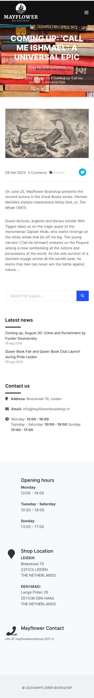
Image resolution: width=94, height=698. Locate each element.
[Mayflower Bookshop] (22, 12)
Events (59, 67)
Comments (37, 172)
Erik (46, 67)
